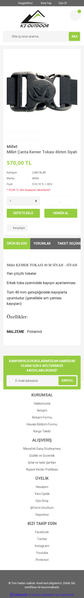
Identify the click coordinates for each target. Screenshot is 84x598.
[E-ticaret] (41, 595)
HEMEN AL (61, 213)
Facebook (42, 532)
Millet (12, 146)
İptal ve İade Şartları (42, 462)
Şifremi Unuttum (42, 507)
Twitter (42, 539)
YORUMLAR (42, 243)
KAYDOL (67, 380)
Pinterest (42, 560)
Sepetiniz (42, 514)
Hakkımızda (42, 403)
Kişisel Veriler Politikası (42, 469)
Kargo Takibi (42, 431)
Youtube (42, 553)
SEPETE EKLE (23, 213)
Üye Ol (62, 3)
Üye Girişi (42, 501)
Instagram (42, 546)
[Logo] (34, 18)
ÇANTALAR (39, 172)
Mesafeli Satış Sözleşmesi (42, 448)
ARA (74, 36)
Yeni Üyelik (42, 494)
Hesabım (42, 487)
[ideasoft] (19, 595)
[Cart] (75, 15)
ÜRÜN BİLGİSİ (17, 243)
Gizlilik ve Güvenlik (42, 455)
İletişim (42, 410)
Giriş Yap (45, 3)
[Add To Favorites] (61, 201)
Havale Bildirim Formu (42, 424)
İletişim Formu (42, 417)
